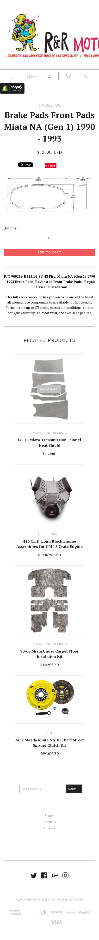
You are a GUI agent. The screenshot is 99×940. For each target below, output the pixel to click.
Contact (49, 828)
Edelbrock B (49, 534)
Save (53, 165)
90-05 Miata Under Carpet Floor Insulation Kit (49, 653)
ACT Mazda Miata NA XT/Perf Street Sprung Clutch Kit (49, 742)
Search (49, 816)
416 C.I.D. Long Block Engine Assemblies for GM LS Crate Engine (49, 544)
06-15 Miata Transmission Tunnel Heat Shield (49, 442)
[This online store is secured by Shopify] (12, 88)
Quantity (10, 228)
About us (49, 822)
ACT (49, 732)
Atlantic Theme (26, 899)
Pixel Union (48, 899)
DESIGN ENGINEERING (49, 433)
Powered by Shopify (70, 899)
